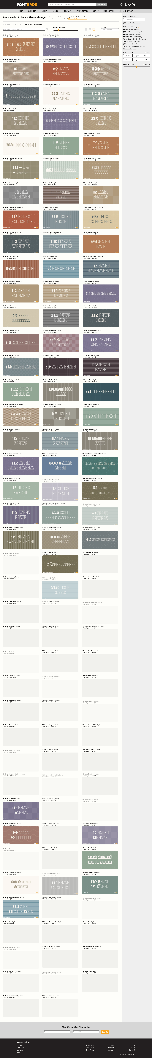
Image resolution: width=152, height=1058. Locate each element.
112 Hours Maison (8, 478)
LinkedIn (20, 1050)
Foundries (110, 1048)
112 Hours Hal (7, 651)
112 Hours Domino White (89, 725)
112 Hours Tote (7, 35)
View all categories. (129, 49)
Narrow (128, 60)
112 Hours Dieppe (47, 725)
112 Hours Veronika (88, 59)
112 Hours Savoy (8, 330)
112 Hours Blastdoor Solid (50, 922)
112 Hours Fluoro (87, 700)
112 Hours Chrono (47, 799)
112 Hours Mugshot (48, 404)
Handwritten (82, 11)
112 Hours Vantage (8, 84)
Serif (44, 11)
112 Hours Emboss (47, 700)
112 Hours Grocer (47, 651)
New (21, 11)
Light (127, 56)
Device (16, 35)
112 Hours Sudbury (88, 183)
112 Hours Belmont (8, 946)
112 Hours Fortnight (9, 601)
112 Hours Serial (47, 281)
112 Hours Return (48, 306)
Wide (145, 60)
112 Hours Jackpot (87, 552)
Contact (132, 1050)
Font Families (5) (12, 24)
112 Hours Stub (47, 257)
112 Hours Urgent (88, 84)
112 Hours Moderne (88, 503)
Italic (148, 53)
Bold (145, 56)
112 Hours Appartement (10, 996)
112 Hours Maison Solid (10, 527)
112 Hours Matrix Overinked (50, 503)
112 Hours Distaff (87, 774)
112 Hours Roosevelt (49, 330)
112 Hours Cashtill (87, 848)
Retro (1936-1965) (134, 37)
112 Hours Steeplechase (90, 257)
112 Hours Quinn (8, 355)
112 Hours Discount (88, 749)
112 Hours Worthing (49, 59)
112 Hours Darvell (47, 823)
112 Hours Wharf (88, 109)
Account (111, 1050)
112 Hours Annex (47, 996)
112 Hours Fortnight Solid (89, 626)
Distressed (132, 29)
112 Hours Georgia (8, 626)
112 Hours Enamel (8, 675)
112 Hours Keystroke (48, 527)
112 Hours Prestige (8, 380)
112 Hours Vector (48, 109)
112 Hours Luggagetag (89, 478)
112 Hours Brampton (48, 897)
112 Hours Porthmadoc (9, 404)
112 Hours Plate (87, 404)
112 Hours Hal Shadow (89, 601)
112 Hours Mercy (8, 503)
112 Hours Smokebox (9, 281)
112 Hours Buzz (86, 922)
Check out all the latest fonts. (77, 19)
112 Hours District (8, 749)
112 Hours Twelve (48, 183)
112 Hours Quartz (88, 355)
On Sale (147, 64)
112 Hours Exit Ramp (88, 651)
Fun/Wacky (132, 42)
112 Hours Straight (88, 281)
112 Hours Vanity (8, 133)
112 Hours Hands (47, 601)
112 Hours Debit (86, 799)
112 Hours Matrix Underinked (91, 454)
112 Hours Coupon (8, 799)
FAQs (133, 1048)
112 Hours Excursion (9, 700)
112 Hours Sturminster (89, 207)
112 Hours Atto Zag (8, 971)
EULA (133, 1045)
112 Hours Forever (47, 675)
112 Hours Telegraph (49, 232)
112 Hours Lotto (47, 454)
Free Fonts (90, 1050)
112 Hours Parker (88, 380)
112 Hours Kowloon (48, 552)
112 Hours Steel (87, 232)
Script (96, 11)
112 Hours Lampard (88, 577)
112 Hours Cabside (87, 872)
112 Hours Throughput (9, 207)
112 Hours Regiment (89, 330)
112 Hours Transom (88, 158)
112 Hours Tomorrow (9, 183)
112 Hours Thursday (9, 232)
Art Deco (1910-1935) (135, 39)
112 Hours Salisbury (9, 306)
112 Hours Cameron (9, 872)
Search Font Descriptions (133, 23)
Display (67, 11)
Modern (55, 11)
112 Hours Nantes (8, 429)
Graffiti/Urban (133, 32)
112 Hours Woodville (9, 59)
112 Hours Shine (7, 257)
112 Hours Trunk (47, 158)
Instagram (21, 1045)
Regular (137, 56)
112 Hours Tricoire (88, 133)
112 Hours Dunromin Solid (10, 774)
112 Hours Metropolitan (10, 454)
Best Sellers (90, 1045)
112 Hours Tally (47, 207)
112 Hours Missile (47, 478)
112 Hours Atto (86, 971)
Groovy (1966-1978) (135, 46)
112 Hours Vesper (8, 109)
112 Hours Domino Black (49, 774)
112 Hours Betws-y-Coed (10, 897)
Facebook (20, 1048)
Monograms (109, 11)
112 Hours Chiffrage (9, 823)
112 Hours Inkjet (47, 577)
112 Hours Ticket (48, 35)
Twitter (19, 1052)
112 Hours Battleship (88, 897)
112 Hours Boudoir (47, 946)
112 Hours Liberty (8, 577)
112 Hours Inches (47, 626)
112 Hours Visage (48, 133)
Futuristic (131, 44)
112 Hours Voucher (48, 84)
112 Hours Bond (7, 922)
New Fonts (90, 1048)
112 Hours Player (47, 429)
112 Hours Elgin (47, 749)
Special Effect (126, 11)
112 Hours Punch (48, 355)
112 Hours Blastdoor (88, 946)
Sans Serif (32, 11)
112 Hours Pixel (47, 380)
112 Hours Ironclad (87, 527)
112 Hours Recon (88, 306)
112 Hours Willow (88, 35)
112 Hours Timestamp (9, 158)
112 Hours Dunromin (9, 725)
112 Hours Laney (7, 552)
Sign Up (105, 1032)
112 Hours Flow (86, 675)
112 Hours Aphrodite (48, 971)
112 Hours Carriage (48, 872)
